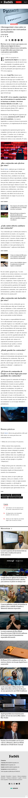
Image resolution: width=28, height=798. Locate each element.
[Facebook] (12, 40)
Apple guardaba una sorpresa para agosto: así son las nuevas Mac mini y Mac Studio (13, 716)
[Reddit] (15, 40)
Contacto (14, 776)
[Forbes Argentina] (8, 2)
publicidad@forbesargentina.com (12, 762)
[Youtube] (17, 784)
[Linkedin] (21, 40)
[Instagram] (14, 784)
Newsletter (8, 776)
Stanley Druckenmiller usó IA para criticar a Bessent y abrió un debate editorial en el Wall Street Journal (12, 742)
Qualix (6, 169)
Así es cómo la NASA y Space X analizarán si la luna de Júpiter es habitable (18, 264)
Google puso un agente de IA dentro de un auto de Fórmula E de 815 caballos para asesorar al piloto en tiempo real (14, 579)
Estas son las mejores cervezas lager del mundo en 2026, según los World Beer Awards (15, 519)
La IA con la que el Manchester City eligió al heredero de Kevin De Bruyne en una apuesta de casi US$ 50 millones (14, 689)
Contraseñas (16, 495)
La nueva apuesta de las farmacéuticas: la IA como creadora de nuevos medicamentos (14, 553)
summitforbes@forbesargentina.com (11, 767)
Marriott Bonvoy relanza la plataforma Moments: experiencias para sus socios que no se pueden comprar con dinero (18, 217)
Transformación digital (15, 497)
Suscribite (18, 2)
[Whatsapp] (6, 40)
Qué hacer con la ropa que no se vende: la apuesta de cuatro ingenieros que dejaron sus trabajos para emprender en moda (15, 508)
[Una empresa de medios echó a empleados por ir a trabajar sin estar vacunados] (4, 207)
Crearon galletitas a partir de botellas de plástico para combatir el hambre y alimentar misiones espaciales (14, 606)
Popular (6, 504)
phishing (4, 497)
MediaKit (3, 776)
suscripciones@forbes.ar (12, 769)
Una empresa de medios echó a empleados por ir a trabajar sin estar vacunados (18, 207)
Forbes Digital (4, 34)
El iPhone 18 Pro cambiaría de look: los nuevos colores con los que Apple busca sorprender (14, 662)
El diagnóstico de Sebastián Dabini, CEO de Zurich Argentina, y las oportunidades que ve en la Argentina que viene (15, 514)
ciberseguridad (6, 495)
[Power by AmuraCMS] (14, 788)
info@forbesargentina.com (10, 764)
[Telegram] (18, 40)
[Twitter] (9, 40)
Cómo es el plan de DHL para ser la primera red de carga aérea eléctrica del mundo (18, 257)
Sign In (25, 2)
